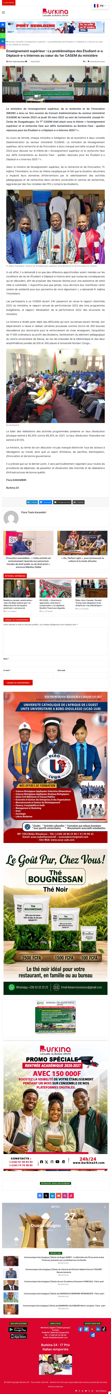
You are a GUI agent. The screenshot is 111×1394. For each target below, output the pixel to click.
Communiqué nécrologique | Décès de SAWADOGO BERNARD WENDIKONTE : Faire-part (64, 1293)
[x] (86, 1331)
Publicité (45, 1332)
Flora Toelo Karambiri (16, 61)
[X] (2, 30)
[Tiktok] (104, 1331)
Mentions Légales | (49, 1327)
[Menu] (3, 13)
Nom (6, 659)
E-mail (7, 670)
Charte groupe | (63, 1327)
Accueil (11, 42)
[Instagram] (2, 46)
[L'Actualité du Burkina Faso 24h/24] (55, 12)
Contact (55, 1330)
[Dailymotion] (92, 1336)
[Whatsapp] (2, 35)
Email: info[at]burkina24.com (55, 1337)
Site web (61, 670)
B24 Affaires (101, 1391)
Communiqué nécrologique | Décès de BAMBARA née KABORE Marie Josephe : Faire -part (64, 1305)
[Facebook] (2, 24)
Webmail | (55, 1332)
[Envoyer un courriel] (26, 61)
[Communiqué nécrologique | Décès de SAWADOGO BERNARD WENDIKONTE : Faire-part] (11, 1297)
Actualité (19, 42)
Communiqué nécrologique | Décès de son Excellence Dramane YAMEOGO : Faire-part (64, 1281)
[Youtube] (92, 1331)
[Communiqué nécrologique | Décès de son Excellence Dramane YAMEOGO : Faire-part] (11, 1285)
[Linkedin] (2, 41)
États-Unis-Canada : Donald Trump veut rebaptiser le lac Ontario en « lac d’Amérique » (89, 603)
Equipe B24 (64, 1332)
